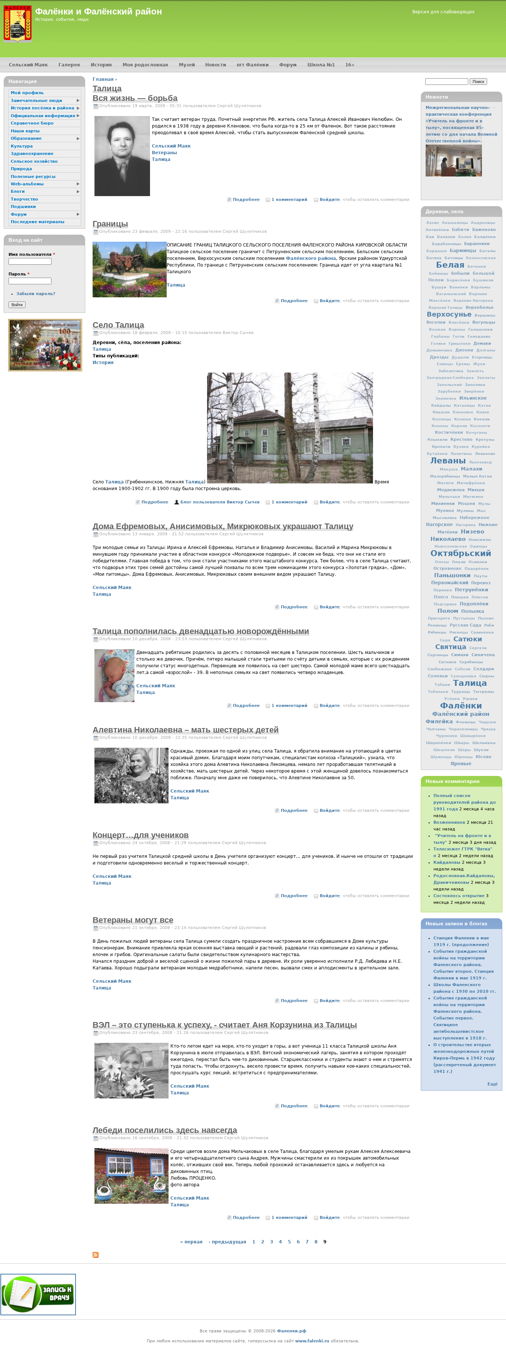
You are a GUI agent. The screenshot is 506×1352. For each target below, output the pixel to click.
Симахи (460, 654)
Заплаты (486, 378)
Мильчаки (449, 497)
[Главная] (17, 24)
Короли (459, 426)
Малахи (471, 469)
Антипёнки (437, 229)
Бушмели (483, 280)
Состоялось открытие (459, 895)
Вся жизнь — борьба (135, 98)
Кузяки (461, 446)
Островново (447, 568)
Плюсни (480, 597)
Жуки (479, 364)
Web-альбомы (27, 184)
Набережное (474, 517)
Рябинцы (437, 632)
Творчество (24, 199)
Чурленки (446, 736)
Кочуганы (476, 432)
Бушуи (439, 287)
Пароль (19, 274)
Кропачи (441, 446)
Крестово (461, 439)
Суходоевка (463, 676)
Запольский (449, 385)
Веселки (436, 322)
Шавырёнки (473, 736)
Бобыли (460, 273)
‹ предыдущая (227, 1241)
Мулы (484, 504)
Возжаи (437, 329)
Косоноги (480, 426)
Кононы (440, 426)
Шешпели (444, 750)
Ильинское (473, 398)
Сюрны (486, 676)
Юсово (484, 756)
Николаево (448, 539)
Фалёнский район (460, 714)
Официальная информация (43, 115)
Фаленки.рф (291, 1331)
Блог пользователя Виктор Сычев (220, 502)
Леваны (448, 460)
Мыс (481, 511)
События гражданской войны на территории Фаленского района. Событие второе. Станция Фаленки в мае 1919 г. (463, 965)
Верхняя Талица (446, 307)
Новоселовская (451, 546)
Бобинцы (438, 273)
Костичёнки (449, 432)
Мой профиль (27, 92)
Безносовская (481, 258)
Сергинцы (437, 654)
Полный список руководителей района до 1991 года (464, 802)
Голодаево (478, 336)
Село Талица (118, 325)
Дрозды (439, 357)
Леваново (485, 453)
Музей (187, 64)
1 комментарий (289, 199)
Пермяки (442, 590)
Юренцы (464, 757)
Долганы (485, 350)
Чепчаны (436, 729)
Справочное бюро (32, 123)
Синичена (483, 654)
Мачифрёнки (471, 483)
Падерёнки (477, 568)
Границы (110, 223)
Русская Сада (465, 625)
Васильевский (451, 294)
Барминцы (463, 250)
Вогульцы (483, 322)
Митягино (473, 497)
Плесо (441, 597)
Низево (472, 531)
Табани (442, 684)
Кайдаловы (446, 862)
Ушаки (470, 698)
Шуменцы (441, 757)
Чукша (488, 729)
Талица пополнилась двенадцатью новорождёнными (201, 631)
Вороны (457, 329)
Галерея (69, 64)
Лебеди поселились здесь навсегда (165, 1130)
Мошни (466, 503)
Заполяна (475, 384)
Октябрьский (460, 553)
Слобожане (439, 669)
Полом (447, 611)
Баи (430, 236)
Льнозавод (480, 462)
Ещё (492, 1084)
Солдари (483, 669)
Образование (26, 138)
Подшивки (23, 206)
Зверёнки (474, 391)
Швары (461, 743)
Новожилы (480, 539)
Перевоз (480, 582)
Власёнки (459, 322)
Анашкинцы (455, 223)
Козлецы (441, 419)
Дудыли (460, 357)
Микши (476, 489)
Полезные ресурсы (33, 176)
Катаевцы (464, 405)
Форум (288, 64)
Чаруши (487, 722)
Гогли (459, 336)
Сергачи (478, 648)
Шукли (481, 749)
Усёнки (452, 699)
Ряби (489, 625)
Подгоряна (445, 604)
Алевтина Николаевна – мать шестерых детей (186, 729)
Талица (161, 159)
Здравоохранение (32, 153)
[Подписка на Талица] (96, 1256)
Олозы (442, 562)
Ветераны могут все (133, 920)
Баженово (484, 229)
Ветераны (164, 152)
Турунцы (460, 691)
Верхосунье (449, 314)
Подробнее (246, 199)
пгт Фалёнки (253, 64)
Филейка (439, 721)
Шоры (464, 750)
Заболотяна (450, 370)
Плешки (460, 597)
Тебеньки (438, 692)
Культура (22, 146)
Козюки (462, 419)
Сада (445, 640)
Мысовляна (445, 517)
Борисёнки (458, 280)
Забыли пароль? (35, 293)
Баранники (477, 243)
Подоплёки (474, 603)
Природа (21, 168)
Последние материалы (37, 221)
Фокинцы (466, 722)
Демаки (482, 343)
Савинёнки (482, 632)
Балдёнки (485, 236)
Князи (482, 412)
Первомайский (449, 582)
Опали (459, 561)
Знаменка (445, 398)
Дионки (464, 350)
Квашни (441, 412)
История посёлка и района (42, 108)
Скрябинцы (471, 662)
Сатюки (467, 639)
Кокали (482, 419)
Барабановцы (446, 243)
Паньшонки (452, 575)
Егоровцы (482, 357)
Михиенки (443, 503)
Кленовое (463, 412)
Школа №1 (321, 64)
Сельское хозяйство (34, 161)
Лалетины (461, 454)
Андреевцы (483, 223)
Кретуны (485, 439)
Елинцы (445, 364)
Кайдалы (441, 405)
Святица (450, 647)
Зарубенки (449, 391)
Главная (103, 79)
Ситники (447, 662)
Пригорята (439, 618)
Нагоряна (466, 525)
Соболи (462, 669)
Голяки (438, 343)
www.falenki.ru (312, 1341)
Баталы (487, 250)
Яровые (461, 763)
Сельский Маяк (171, 146)
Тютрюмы (483, 691)
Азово (432, 223)
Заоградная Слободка (450, 378)
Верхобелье (479, 307)
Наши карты (25, 131)
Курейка (481, 446)
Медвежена (451, 489)
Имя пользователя (32, 254)
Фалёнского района (311, 258)
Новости (215, 64)
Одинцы (478, 546)
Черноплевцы (463, 729)
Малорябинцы (445, 476)
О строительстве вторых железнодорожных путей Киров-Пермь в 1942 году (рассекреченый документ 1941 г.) (464, 1058)
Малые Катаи (477, 476)
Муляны (465, 510)
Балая (464, 237)
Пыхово (486, 618)
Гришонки (459, 343)
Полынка (472, 611)
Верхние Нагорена (473, 300)
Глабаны (440, 336)
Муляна (445, 510)
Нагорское (439, 524)
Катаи (484, 405)
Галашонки (480, 329)
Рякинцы (458, 632)
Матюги (445, 483)
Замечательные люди (36, 100)
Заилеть (475, 371)
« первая (191, 1241)
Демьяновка (439, 350)
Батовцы (454, 257)
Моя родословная (145, 64)
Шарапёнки (438, 742)
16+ (350, 64)
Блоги (18, 191)
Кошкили (437, 439)
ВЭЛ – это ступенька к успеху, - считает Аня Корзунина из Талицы (225, 1024)
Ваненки (458, 287)
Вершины (485, 315)
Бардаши (436, 251)
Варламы (480, 287)
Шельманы (484, 742)
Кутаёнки (437, 454)
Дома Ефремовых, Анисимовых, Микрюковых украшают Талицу (223, 526)
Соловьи (438, 676)
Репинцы (437, 625)
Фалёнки (461, 705)
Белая (450, 265)
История (103, 362)
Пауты (480, 575)
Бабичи (460, 229)
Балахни (446, 236)
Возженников (449, 822)
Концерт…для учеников (141, 835)
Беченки (476, 266)
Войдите (330, 199)
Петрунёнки (471, 589)
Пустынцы (464, 618)
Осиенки (478, 561)
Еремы (463, 364)
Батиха (434, 257)
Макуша (449, 469)
